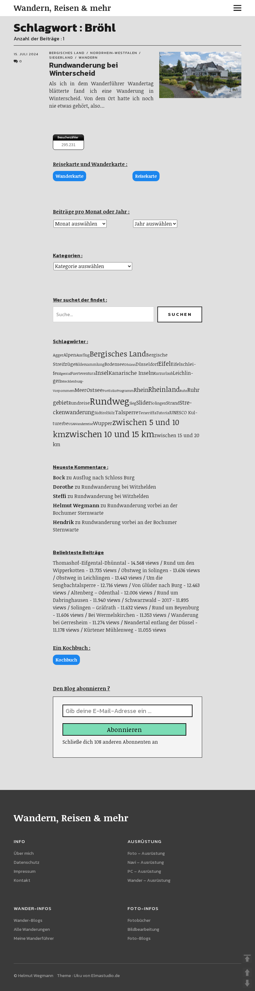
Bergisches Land (67, 52)
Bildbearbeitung (143, 929)
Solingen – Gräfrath (93, 607)
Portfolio (110, 390)
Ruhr (183, 390)
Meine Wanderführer (34, 938)
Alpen (69, 355)
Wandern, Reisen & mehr (62, 7)
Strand (172, 403)
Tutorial (163, 412)
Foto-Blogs (139, 938)
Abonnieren (124, 729)
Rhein (141, 389)
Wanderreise (83, 424)
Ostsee (94, 389)
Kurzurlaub (163, 373)
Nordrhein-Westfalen (113, 52)
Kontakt (22, 880)
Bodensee (114, 364)
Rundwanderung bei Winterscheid (83, 69)
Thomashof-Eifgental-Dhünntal (89, 562)
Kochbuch (66, 660)
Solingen (158, 403)
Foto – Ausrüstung (146, 853)
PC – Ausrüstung (144, 871)
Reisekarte (146, 176)
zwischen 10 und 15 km (109, 434)
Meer (80, 390)
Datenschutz (26, 862)
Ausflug (83, 355)
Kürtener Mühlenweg (108, 629)
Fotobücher (139, 920)
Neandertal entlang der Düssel (159, 622)
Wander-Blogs (28, 920)
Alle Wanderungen (32, 929)
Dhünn (130, 364)
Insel (102, 372)
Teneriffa (147, 412)
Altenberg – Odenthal (95, 592)
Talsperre (126, 412)
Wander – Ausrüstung (149, 880)
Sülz (111, 412)
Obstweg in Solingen (144, 570)
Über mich (24, 853)
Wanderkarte (69, 176)
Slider (143, 402)
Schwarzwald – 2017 (148, 600)
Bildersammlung (90, 364)
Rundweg (109, 401)
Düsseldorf (147, 364)
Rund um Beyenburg (175, 607)
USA (71, 424)
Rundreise (79, 403)
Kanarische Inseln (131, 372)
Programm (125, 390)
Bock (59, 477)
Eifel (164, 363)
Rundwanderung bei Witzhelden (118, 486)
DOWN (247, 983)
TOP (247, 958)
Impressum (24, 871)
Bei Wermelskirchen (111, 615)
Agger (58, 355)
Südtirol (100, 412)
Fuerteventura (83, 373)
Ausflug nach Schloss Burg (104, 477)
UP (247, 972)
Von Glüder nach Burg (157, 585)
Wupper (102, 423)
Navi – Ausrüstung (146, 862)
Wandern (88, 57)
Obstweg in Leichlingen (83, 577)
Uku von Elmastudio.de (97, 975)
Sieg (132, 403)
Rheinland (164, 389)
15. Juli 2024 (26, 54)
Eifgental (64, 373)
